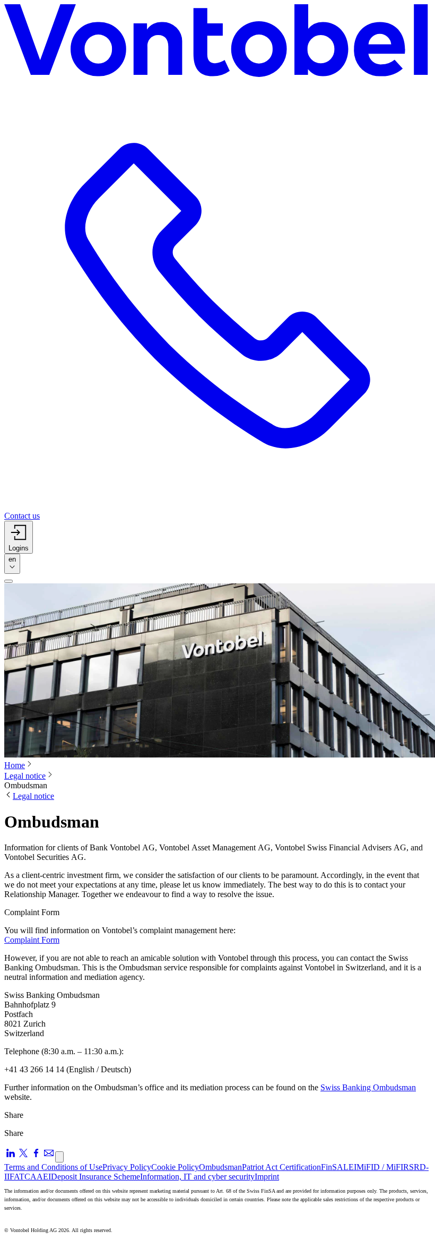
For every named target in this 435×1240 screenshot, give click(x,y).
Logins (18, 548)
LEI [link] (349, 1167)
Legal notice (25, 775)
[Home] (217, 43)
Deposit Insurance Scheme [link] (95, 1176)
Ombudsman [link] (220, 1167)
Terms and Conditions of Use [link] (53, 1167)
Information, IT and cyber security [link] (197, 1176)
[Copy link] (59, 1156)
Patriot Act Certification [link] (281, 1167)
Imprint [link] (267, 1176)
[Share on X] (23, 1156)
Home (14, 765)
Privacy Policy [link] (126, 1167)
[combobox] (12, 564)
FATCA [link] (23, 1176)
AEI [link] (44, 1176)
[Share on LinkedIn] (10, 1156)
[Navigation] (8, 581)
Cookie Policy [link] (175, 1167)
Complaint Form (31, 939)
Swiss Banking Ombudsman (368, 1087)
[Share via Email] (48, 1156)
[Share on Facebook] (36, 1156)
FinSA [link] (332, 1167)
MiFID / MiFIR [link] (382, 1167)
